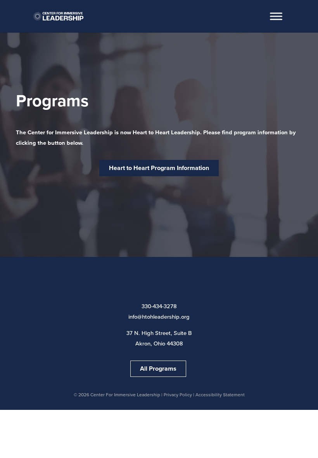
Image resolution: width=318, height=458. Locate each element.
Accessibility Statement (220, 394)
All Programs (158, 368)
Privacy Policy (178, 394)
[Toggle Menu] (276, 16)
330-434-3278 (159, 306)
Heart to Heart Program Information (159, 167)
